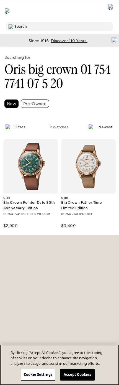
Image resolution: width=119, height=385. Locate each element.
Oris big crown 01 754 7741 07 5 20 (57, 76)
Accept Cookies (77, 374)
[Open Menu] (7, 11)
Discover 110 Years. (69, 41)
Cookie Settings (38, 374)
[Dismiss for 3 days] (112, 40)
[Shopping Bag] (111, 11)
